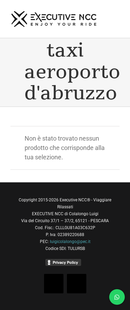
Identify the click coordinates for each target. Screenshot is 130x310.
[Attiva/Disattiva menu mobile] (117, 11)
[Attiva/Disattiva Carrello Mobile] (117, 18)
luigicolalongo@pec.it (70, 241)
